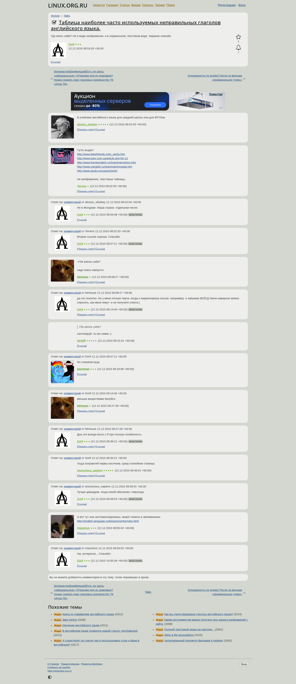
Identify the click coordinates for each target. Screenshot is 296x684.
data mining (69, 619)
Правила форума (70, 664)
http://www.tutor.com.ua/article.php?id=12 (102, 158)
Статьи (125, 5)
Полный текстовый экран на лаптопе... (189, 629)
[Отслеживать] (238, 47)
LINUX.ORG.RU (67, 5)
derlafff (81, 340)
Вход (242, 5)
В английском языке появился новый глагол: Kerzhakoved (100, 630)
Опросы (147, 5)
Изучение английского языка (80, 625)
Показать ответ (86, 129)
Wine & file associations (179, 635)
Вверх (244, 664)
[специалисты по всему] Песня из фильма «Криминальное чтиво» (215, 77)
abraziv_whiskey (87, 124)
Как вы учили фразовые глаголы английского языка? (198, 614)
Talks (67, 15)
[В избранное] (238, 37)
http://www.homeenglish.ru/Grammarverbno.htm (106, 162)
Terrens (81, 186)
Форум (136, 5)
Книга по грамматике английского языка (88, 614)
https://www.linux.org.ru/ (59, 671)
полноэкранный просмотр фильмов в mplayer (193, 640)
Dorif (71, 44)
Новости (99, 5)
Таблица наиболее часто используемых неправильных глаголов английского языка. (136, 25)
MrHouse (82, 276)
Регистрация (227, 5)
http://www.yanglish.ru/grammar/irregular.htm (104, 166)
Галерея (112, 5)
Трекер (160, 5)
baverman (83, 369)
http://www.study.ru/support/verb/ (97, 170)
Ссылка (55, 62)
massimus (83, 528)
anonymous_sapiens (90, 470)
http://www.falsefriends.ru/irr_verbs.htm (101, 154)
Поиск (170, 5)
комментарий (72, 202)
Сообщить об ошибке (58, 667)
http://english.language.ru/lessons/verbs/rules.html (108, 521)
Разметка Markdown (92, 664)
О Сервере (53, 664)
